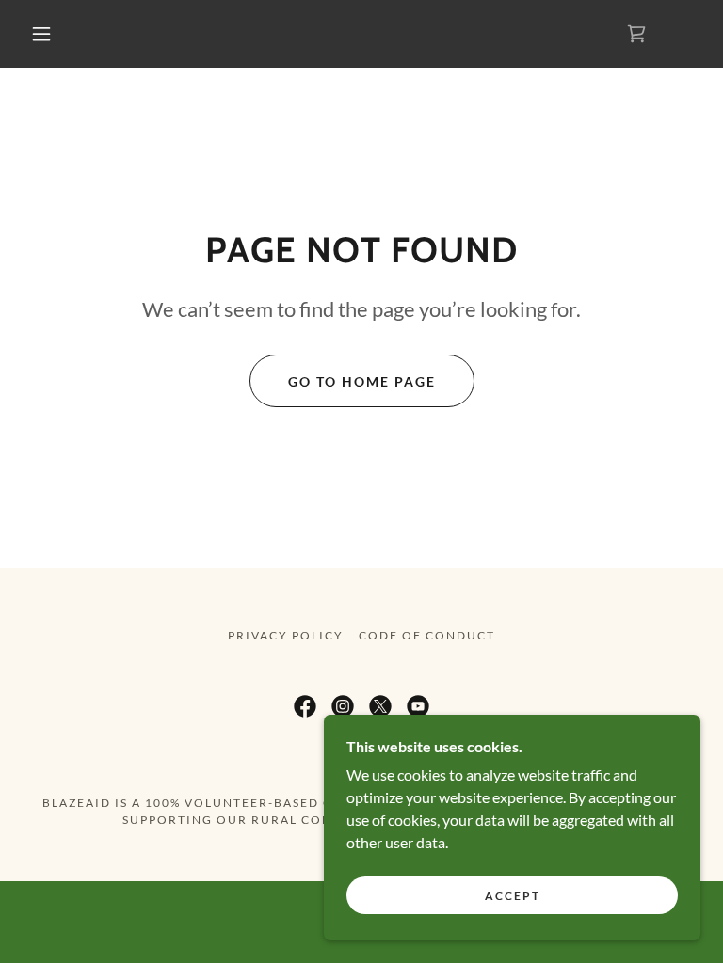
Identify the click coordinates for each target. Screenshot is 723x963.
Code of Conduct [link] (427, 635)
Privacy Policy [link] (286, 635)
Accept (512, 896)
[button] (41, 34)
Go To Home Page (362, 381)
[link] (305, 706)
